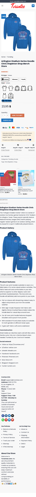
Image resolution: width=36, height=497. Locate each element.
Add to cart (17, 115)
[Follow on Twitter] (9, 415)
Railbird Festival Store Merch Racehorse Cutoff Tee (25, 191)
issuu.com (9, 360)
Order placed (5, 150)
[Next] (34, 184)
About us (24, 429)
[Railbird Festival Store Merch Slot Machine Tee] (8, 178)
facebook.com (14, 354)
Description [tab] (3, 200)
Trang (15, 162)
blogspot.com (13, 363)
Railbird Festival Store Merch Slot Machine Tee (7, 190)
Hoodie (16, 159)
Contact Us (25, 432)
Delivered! (31, 150)
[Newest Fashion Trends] (18, 5)
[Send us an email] (12, 415)
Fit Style (4, 75)
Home (3, 57)
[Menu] (2, 5)
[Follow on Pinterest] (6, 419)
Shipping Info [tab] (4, 203)
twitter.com (13, 348)
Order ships (17, 150)
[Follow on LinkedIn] (9, 419)
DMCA (23, 444)
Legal (23, 447)
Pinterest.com (13, 357)
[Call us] (2, 419)
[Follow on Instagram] (6, 415)
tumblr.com (11, 366)
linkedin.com (12, 351)
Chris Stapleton (9, 162)
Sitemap (6, 444)
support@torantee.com (14, 380)
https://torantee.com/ (16, 344)
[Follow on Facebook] (2, 415)
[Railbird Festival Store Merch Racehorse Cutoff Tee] (26, 178)
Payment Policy (26, 441)
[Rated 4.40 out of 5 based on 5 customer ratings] (18, 71)
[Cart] (33, 5)
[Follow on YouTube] (12, 419)
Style (3, 83)
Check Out (7, 120)
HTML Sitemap (8, 447)
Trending (10, 57)
